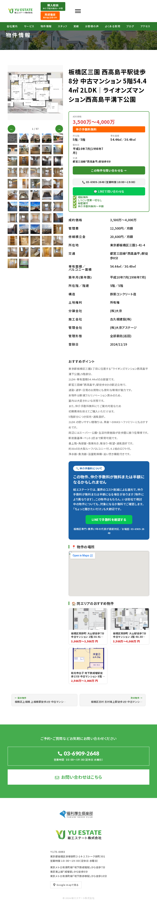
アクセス (145, 26)
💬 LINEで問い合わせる (109, 191)
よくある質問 (112, 26)
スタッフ (62, 26)
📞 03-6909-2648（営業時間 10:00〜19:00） (109, 182)
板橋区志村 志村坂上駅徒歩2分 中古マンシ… (116, 700)
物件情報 (46, 26)
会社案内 (12, 26)
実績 (76, 26)
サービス (29, 26)
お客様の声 (92, 26)
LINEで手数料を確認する (109, 519)
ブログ (130, 26)
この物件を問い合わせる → (109, 170)
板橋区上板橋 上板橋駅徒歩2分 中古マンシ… (40, 700)
